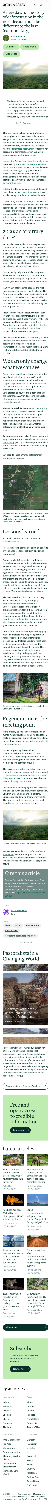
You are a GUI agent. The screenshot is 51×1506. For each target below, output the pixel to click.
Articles (7, 1410)
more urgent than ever (26, 192)
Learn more (18, 1130)
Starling (43, 408)
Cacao (18, 925)
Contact (31, 1406)
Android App (33, 1477)
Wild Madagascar (11, 1440)
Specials (7, 1415)
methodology (9, 442)
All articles (11, 1327)
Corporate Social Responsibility (20, 936)
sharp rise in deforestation (33, 164)
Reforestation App (12, 1452)
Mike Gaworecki (19, 910)
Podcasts (7, 1406)
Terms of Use (33, 1427)
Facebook (31, 1456)
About (30, 1402)
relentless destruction (23, 149)
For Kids (7, 1444)
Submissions (33, 1423)
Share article (29, 47)
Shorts (6, 1419)
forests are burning (26, 775)
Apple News (33, 1481)
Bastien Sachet (18, 36)
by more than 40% (12, 183)
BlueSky (31, 1469)
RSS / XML (32, 1485)
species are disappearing (21, 778)
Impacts (31, 1415)
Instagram (32, 1444)
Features (7, 1423)
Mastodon (32, 1473)
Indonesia (28, 650)
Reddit (30, 1464)
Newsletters (33, 1419)
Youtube (31, 1448)
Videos (6, 1402)
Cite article (11, 54)
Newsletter (18, 1369)
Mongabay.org (10, 1448)
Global (24, 39)
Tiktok (30, 1460)
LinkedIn (31, 1440)
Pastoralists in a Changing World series (25, 1086)
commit (23, 291)
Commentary (32, 925)
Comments (11, 47)
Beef (7, 925)
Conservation (11, 930)
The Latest (8, 1427)
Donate (30, 1410)
